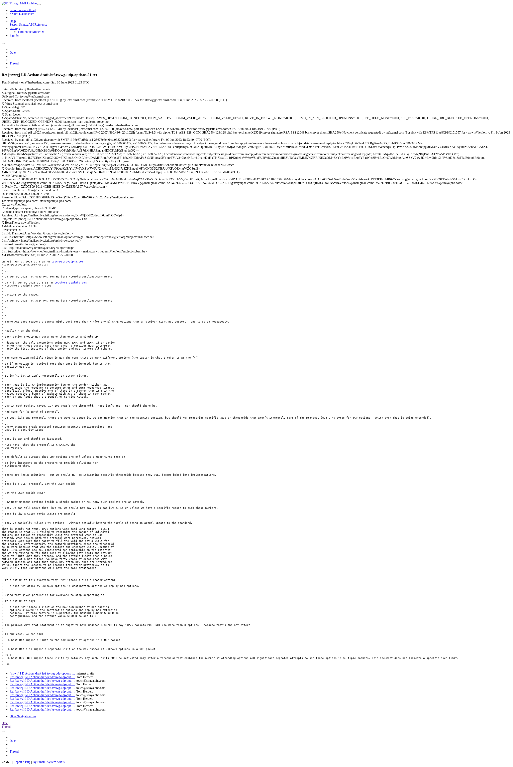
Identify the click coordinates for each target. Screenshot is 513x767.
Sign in (14, 35)
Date (13, 52)
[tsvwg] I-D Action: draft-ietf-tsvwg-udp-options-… (42, 673)
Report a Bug (21, 762)
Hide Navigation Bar (23, 716)
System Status (56, 762)
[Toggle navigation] (39, 4)
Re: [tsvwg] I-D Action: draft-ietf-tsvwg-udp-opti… (42, 677)
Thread (14, 63)
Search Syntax (19, 24)
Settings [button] (15, 28)
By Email (39, 762)
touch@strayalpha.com (67, 261)
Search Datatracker (22, 13)
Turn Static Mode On (31, 31)
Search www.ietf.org (23, 10)
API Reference (37, 24)
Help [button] (13, 21)
